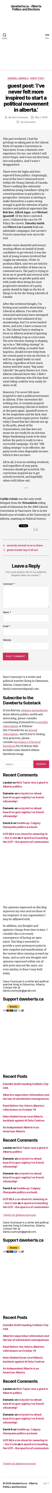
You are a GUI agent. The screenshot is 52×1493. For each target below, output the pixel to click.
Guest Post (37, 78)
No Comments (28, 122)
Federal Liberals (18, 78)
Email (6, 626)
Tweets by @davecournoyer (19, 1215)
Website (7, 640)
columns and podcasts (34, 710)
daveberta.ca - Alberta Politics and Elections (26, 8)
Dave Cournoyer (20, 117)
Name (7, 612)
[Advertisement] (26, 43)
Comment (9, 584)
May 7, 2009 (41, 117)
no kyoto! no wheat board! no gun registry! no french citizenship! (23, 797)
